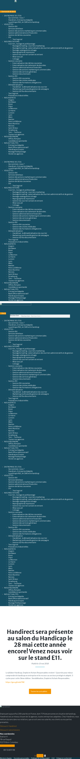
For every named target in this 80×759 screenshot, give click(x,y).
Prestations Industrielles (18, 95)
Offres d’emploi (14, 139)
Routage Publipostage (17, 152)
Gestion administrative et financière (22, 33)
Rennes (11, 126)
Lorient (11, 113)
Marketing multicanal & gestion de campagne (30, 89)
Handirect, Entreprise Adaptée (20, 20)
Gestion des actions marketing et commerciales (27, 31)
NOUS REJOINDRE (11, 136)
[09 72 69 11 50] (1, 750)
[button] (40, 158)
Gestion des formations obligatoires (26, 83)
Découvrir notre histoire (10, 730)
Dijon (10, 106)
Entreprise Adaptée (16, 145)
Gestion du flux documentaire (24, 91)
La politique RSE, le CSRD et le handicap (23, 22)
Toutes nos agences (16, 134)
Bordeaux (12, 102)
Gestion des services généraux (24, 72)
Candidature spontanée (17, 141)
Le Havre (11, 111)
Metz (10, 117)
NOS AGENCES (10, 98)
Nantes (11, 119)
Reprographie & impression (23, 52)
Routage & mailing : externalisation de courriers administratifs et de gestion (42, 48)
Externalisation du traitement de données (29, 65)
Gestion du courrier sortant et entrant (27, 54)
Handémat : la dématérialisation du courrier (29, 87)
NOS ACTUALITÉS (11, 143)
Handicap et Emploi (16, 149)
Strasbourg (12, 130)
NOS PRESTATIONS (11, 41)
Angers (11, 100)
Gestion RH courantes (21, 78)
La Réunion (12, 108)
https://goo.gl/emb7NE (15, 682)
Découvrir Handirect (8, 726)
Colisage (15, 59)
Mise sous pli (17, 57)
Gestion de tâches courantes (19, 35)
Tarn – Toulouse (14, 132)
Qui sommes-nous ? (16, 18)
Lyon (10, 115)
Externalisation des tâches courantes (27, 63)
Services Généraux (15, 29)
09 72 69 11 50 (9, 750)
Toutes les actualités (39, 691)
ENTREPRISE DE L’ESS (12, 16)
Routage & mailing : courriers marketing (28, 46)
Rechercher (14, 316)
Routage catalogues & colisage (24, 50)
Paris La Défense (14, 121)
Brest (10, 104)
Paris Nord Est (14, 124)
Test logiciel (17, 39)
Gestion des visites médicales (24, 80)
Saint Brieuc (13, 128)
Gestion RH (12, 26)
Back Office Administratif (18, 147)
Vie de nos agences (15, 154)
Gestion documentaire (21, 74)
